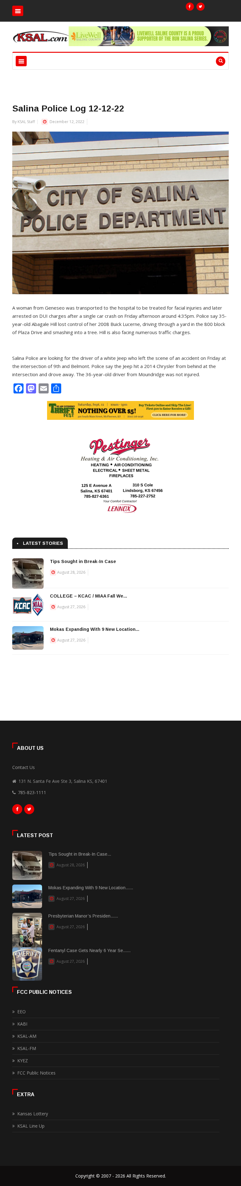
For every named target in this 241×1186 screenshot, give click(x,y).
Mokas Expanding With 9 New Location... (94, 629)
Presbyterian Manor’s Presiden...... (83, 915)
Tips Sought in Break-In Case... (79, 854)
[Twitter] (200, 7)
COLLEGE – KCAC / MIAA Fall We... (88, 595)
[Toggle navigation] (17, 11)
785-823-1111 (32, 792)
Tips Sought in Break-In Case (83, 561)
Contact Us (23, 767)
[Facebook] (190, 7)
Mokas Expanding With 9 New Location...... (90, 887)
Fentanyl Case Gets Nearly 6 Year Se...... (89, 950)
